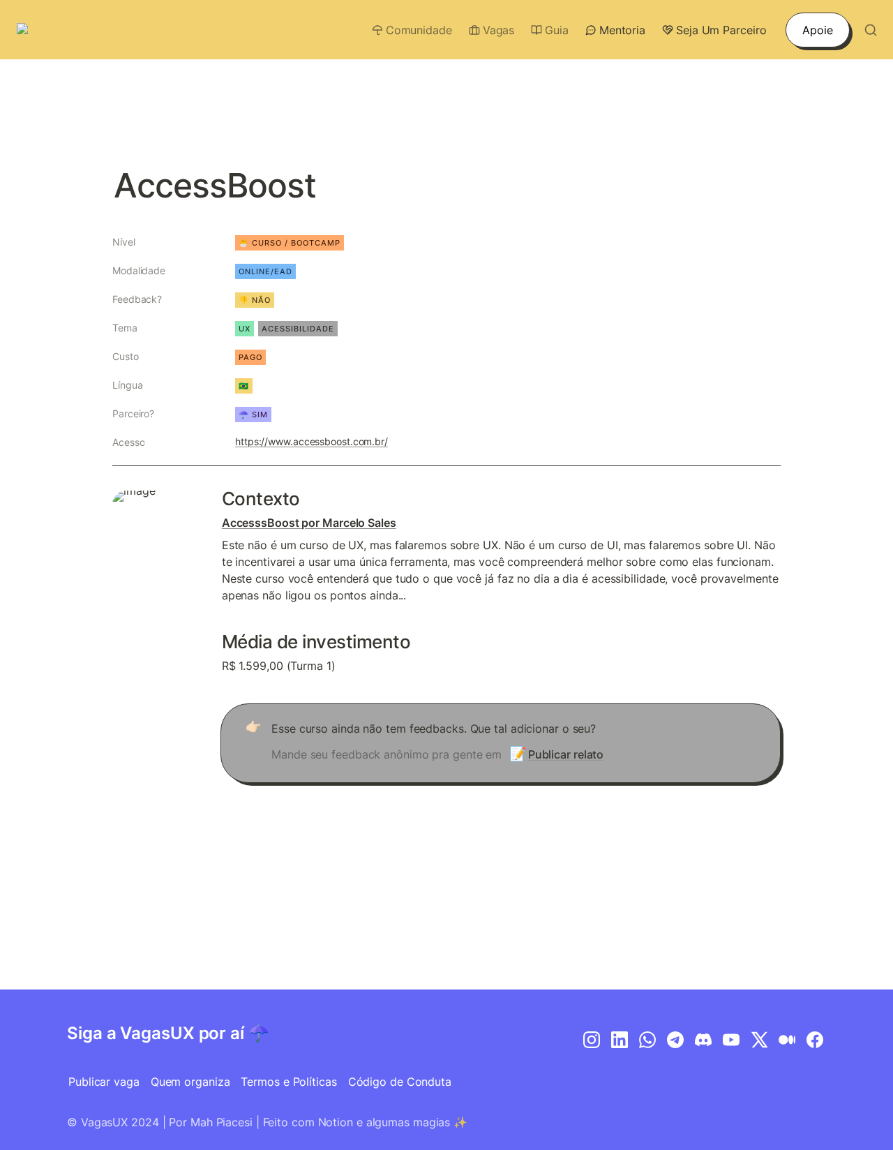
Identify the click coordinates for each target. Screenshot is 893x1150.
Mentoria (622, 30)
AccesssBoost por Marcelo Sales (309, 523)
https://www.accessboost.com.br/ (311, 441)
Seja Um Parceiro (721, 30)
